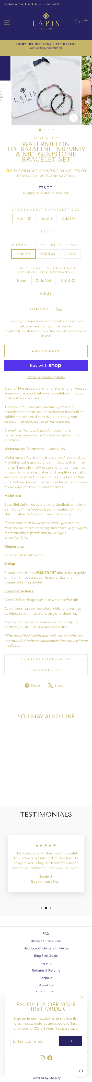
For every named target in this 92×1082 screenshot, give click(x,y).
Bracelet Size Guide (46, 941)
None (21, 280)
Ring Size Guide (46, 955)
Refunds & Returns (46, 970)
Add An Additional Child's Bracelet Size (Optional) (46, 269)
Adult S (46, 218)
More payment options (46, 377)
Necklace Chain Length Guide (46, 948)
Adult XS (24, 218)
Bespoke (46, 978)
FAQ (46, 933)
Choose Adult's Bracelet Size (46, 209)
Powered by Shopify (46, 1078)
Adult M (68, 218)
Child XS (48, 253)
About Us (46, 985)
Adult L (46, 231)
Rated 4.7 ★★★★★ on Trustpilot (31, 4)
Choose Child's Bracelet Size (46, 245)
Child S (70, 253)
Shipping (29, 193)
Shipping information (46, 659)
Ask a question (46, 670)
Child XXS (23, 253)
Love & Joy (46, 138)
